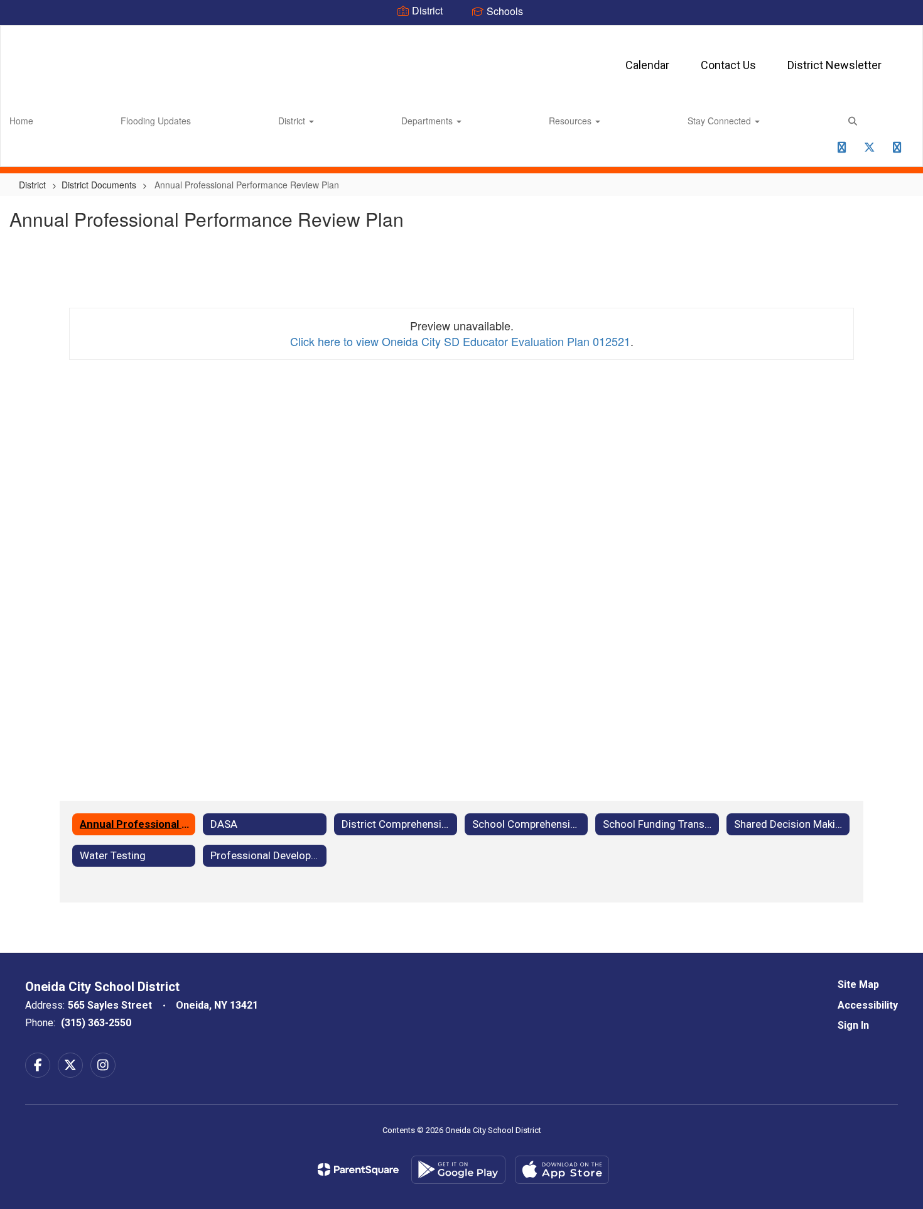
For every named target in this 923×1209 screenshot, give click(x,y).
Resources (571, 120)
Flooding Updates (156, 120)
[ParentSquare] (358, 1169)
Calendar (647, 65)
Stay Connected (720, 120)
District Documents (99, 184)
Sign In (853, 1025)
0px (813, 151)
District (293, 120)
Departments (428, 120)
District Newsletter (834, 65)
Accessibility (868, 1005)
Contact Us (728, 65)
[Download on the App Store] (562, 1170)
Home (21, 120)
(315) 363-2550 (96, 1023)
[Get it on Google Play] (458, 1170)
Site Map (858, 984)
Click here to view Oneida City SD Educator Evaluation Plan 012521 (460, 341)
